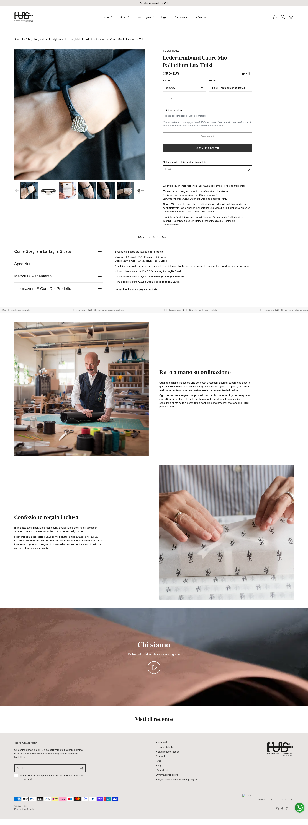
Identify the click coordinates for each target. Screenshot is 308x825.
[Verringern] (165, 99)
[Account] (275, 17)
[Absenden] (82, 768)
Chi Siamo (199, 17)
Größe (213, 80)
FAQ (158, 760)
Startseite (19, 39)
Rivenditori (162, 770)
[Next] (142, 190)
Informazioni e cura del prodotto (42, 288)
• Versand (161, 742)
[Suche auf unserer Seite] (283, 17)
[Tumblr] (292, 808)
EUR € (283, 800)
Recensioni (180, 17)
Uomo (123, 17)
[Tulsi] (23, 17)
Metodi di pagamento (33, 276)
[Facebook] (282, 808)
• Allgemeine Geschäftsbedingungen (176, 779)
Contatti (160, 756)
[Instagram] (277, 808)
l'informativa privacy (39, 775)
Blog (158, 765)
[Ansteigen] (178, 99)
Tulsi (24, 806)
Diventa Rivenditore (167, 774)
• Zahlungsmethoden (167, 751)
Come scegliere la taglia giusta (42, 251)
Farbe (166, 80)
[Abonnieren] (248, 169)
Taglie (164, 17)
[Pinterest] (287, 808)
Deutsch (262, 800)
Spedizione (24, 264)
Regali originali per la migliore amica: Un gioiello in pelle (58, 39)
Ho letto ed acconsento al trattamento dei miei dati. (51, 777)
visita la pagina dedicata (143, 289)
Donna (106, 17)
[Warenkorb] (291, 17)
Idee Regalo (144, 17)
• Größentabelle (165, 747)
